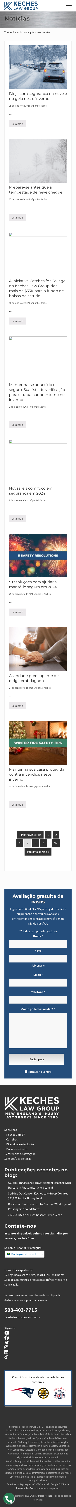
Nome (38, 950)
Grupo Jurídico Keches (41, 1495)
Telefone (38, 992)
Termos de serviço (39, 1488)
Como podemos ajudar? (38, 1009)
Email (38, 975)
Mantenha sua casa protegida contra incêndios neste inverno (36, 774)
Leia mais (17, 124)
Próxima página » (38, 853)
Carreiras (12, 1139)
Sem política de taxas (17, 1158)
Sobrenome (38, 965)
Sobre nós (10, 1130)
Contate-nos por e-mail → (22, 1317)
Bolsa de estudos (16, 1149)
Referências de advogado (20, 1154)
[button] (69, 5)
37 (55, 844)
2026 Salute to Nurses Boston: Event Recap (35, 1215)
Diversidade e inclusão (20, 1144)
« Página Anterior (30, 836)
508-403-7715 (32, 909)
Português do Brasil (23, 1254)
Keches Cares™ (15, 1134)
